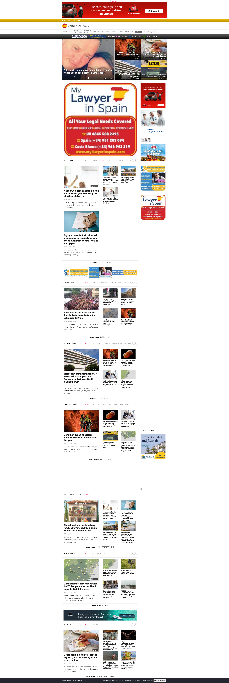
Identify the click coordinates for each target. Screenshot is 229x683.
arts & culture (123, 98)
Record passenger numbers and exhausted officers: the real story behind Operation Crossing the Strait (128, 119)
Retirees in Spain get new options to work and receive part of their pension (110, 321)
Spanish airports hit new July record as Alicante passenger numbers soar (110, 117)
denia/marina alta (117, 281)
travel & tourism (112, 98)
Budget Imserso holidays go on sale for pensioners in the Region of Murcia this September (80, 131)
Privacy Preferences (159, 618)
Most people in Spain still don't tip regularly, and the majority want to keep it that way (81, 595)
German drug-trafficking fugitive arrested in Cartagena (109, 239)
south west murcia (117, 219)
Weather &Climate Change (78, 32)
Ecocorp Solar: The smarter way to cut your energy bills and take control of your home (110, 473)
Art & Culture (129, 32)
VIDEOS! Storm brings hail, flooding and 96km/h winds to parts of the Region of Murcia (128, 532)
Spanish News (67, 32)
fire (104, 491)
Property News (98, 32)
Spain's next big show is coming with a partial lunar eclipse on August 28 (128, 300)
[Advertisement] (153, 440)
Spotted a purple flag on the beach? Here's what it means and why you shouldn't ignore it (128, 603)
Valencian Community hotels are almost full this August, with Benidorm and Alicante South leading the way (80, 315)
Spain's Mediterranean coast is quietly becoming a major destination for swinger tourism (128, 582)
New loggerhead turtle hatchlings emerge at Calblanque (108, 260)
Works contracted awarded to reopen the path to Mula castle (127, 239)
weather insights (96, 491)
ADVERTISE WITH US (77, 20)
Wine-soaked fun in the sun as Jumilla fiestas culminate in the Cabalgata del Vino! (79, 253)
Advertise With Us (148, 618)
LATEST (87, 98)
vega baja (107, 281)
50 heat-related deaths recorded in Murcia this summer (127, 509)
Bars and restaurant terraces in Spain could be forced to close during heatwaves (109, 532)
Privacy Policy (128, 618)
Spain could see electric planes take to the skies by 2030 (110, 137)
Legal (134, 618)
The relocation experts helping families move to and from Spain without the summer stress (80, 465)
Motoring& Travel (87, 32)
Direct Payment (107, 618)
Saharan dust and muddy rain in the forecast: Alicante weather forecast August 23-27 (127, 322)
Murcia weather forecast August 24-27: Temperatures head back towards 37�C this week (80, 524)
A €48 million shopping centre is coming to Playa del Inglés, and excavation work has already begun (110, 583)
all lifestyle (94, 562)
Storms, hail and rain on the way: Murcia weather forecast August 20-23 (110, 510)
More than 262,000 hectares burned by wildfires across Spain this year (127, 260)
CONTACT (68, 20)
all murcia (94, 219)
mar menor (128, 219)
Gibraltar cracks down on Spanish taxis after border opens (109, 382)
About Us (139, 618)
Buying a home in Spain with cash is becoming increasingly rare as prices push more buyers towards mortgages (127, 454)
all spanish (94, 98)
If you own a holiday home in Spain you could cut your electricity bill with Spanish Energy (109, 453)
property (102, 98)
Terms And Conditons (118, 618)
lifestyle (107, 32)
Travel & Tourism (117, 32)
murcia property (104, 219)
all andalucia (95, 342)
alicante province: (96, 281)
